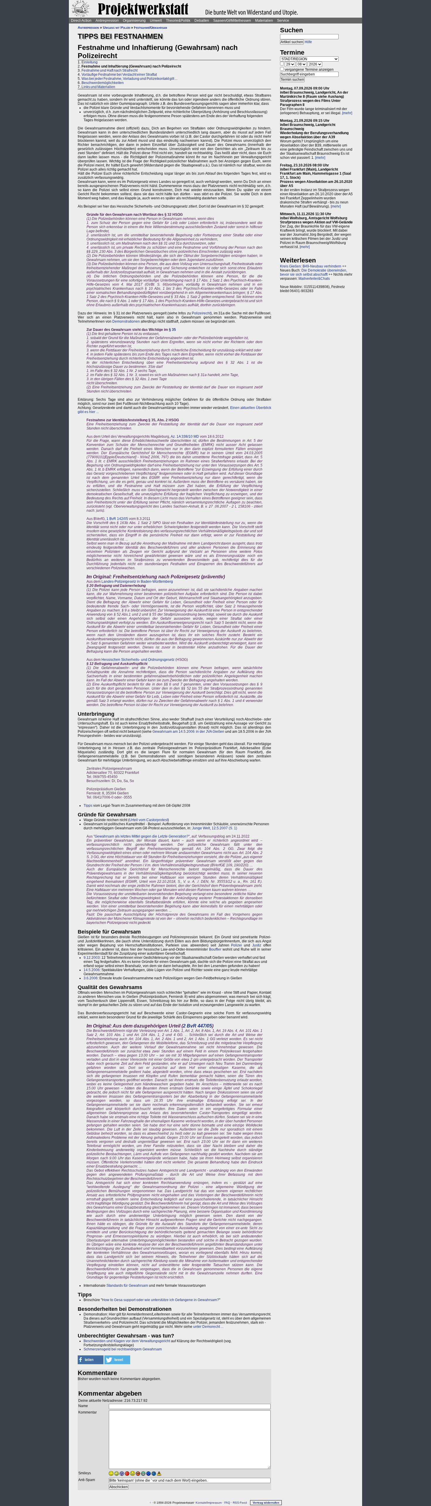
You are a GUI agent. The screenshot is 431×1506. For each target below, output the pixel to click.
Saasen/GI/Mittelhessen (232, 20)
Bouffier (215, 949)
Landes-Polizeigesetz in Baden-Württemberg (137, 582)
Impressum (214, 1502)
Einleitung (90, 62)
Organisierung (134, 20)
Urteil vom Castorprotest (148, 820)
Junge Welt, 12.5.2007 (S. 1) (214, 828)
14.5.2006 (92, 970)
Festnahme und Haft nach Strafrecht (110, 70)
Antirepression (107, 20)
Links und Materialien (98, 87)
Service (283, 20)
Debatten (201, 20)
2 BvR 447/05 (197, 1025)
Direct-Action (81, 20)
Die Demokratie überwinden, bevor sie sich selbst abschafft (313, 272)
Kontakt (201, 1502)
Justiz (256, 945)
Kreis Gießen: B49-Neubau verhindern (310, 266)
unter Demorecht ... (208, 1327)
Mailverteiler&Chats (314, 279)
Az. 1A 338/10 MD (185, 436)
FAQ (227, 1502)
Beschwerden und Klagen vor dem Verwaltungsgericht (127, 1341)
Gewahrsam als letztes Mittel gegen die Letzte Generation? (142, 836)
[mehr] (347, 113)
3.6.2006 (91, 978)
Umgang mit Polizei (116, 28)
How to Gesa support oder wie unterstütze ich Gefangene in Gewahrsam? (160, 1300)
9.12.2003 (92, 958)
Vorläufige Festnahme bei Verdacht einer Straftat (119, 75)
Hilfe (308, 42)
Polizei (236, 945)
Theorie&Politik (178, 20)
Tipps (88, 805)
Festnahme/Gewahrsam (150, 28)
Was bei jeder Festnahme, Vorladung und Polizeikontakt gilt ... (129, 79)
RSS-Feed (240, 1502)
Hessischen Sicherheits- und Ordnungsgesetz (137, 660)
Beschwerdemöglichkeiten (103, 83)
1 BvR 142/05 (117, 519)
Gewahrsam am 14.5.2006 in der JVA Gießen (188, 732)
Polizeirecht (201, 313)
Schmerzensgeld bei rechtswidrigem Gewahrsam (123, 1349)
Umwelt (156, 20)
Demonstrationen (126, 321)
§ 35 (172, 330)
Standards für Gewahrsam (127, 1285)
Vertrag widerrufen (266, 1502)
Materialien (264, 20)
